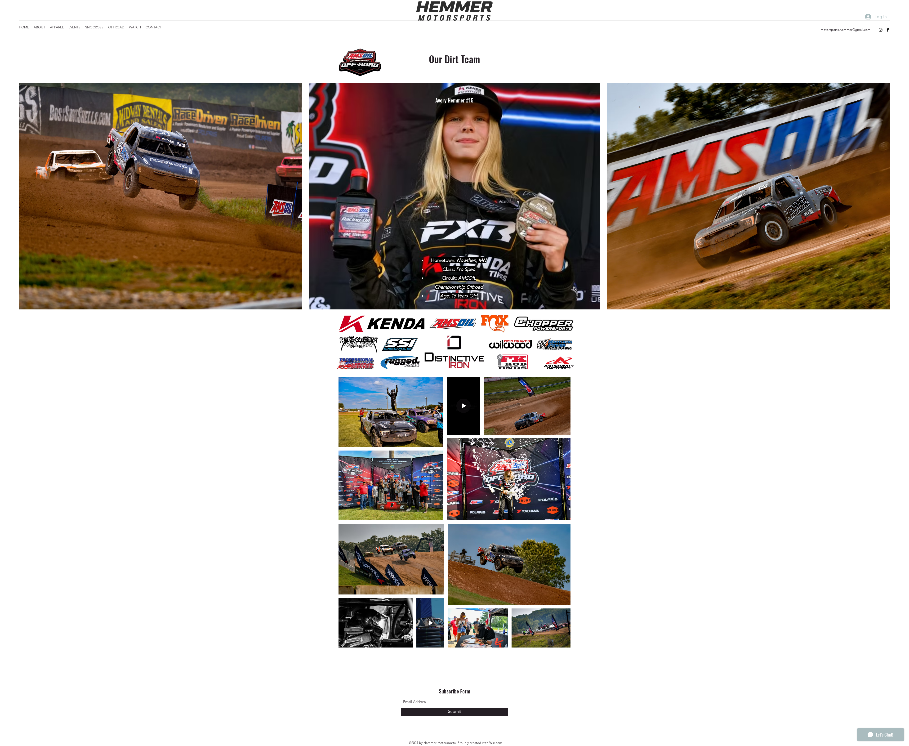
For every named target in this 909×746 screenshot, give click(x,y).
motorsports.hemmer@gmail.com (845, 29)
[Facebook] (887, 29)
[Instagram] (880, 29)
